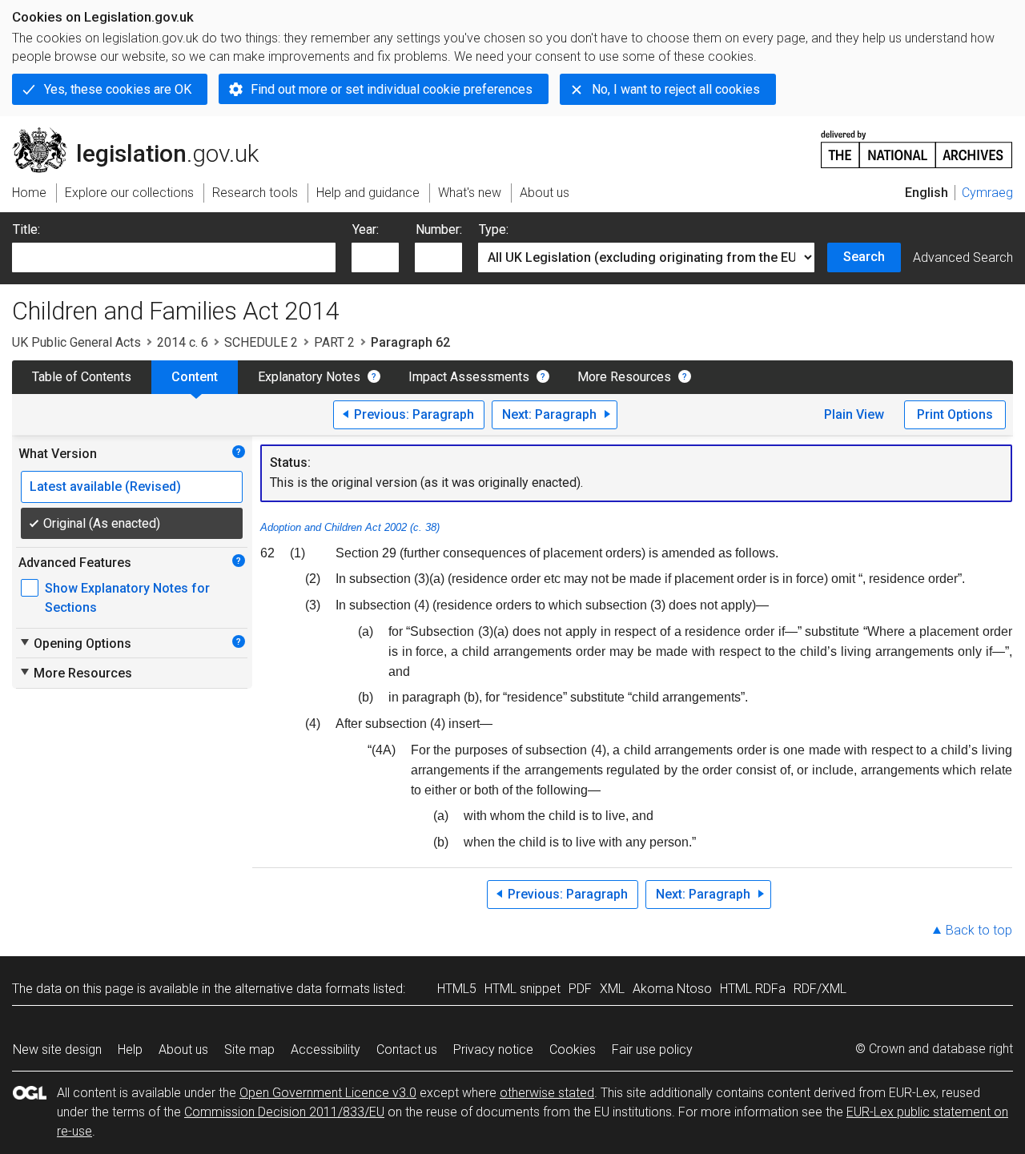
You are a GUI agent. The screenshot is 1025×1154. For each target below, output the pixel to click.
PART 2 (334, 342)
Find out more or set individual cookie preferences (392, 89)
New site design (57, 1049)
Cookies (572, 1049)
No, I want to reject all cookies (676, 89)
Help (130, 1049)
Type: (493, 229)
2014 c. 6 (182, 342)
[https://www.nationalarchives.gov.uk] (917, 143)
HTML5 (456, 988)
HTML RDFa (753, 988)
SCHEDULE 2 (261, 342)
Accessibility (325, 1049)
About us (183, 1049)
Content (194, 376)
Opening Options (74, 643)
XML (612, 988)
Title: (26, 229)
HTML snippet (522, 988)
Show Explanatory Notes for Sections (127, 598)
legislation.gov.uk (144, 133)
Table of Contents (81, 376)
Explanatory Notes (309, 376)
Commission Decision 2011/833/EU (284, 1112)
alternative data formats (302, 988)
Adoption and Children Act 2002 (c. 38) (350, 527)
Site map (249, 1049)
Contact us (406, 1049)
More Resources (624, 376)
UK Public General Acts (76, 342)
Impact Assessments (468, 376)
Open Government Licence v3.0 (327, 1092)
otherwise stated (547, 1092)
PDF (580, 988)
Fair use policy (652, 1049)
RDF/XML (820, 988)
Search (864, 256)
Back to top (979, 930)
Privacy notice (493, 1049)
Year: (365, 229)
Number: (439, 229)
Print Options (955, 414)
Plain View (854, 414)
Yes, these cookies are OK (117, 89)
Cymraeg (987, 192)
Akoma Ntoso (672, 988)
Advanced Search (963, 257)
